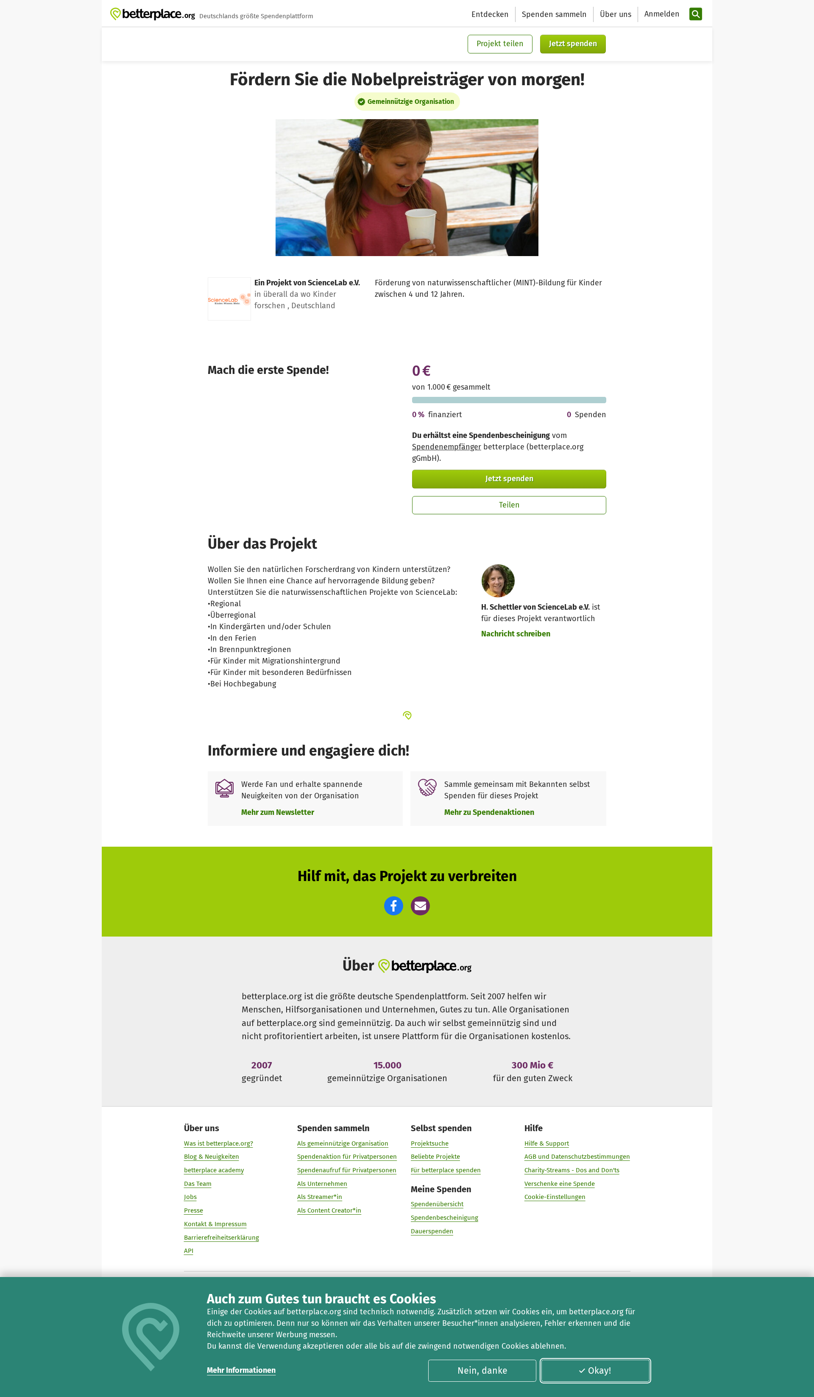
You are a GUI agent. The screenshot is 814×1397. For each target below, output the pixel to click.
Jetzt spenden (573, 43)
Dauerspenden (432, 1231)
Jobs (190, 1197)
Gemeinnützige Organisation (411, 102)
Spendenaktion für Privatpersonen (347, 1156)
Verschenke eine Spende (559, 1184)
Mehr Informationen (241, 1370)
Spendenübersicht (437, 1204)
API (188, 1251)
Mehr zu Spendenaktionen (489, 812)
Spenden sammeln (554, 14)
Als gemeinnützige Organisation (342, 1143)
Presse (193, 1210)
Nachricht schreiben (515, 634)
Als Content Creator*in (329, 1210)
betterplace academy (214, 1170)
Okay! (599, 1370)
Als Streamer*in (319, 1197)
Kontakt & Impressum (215, 1224)
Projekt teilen (500, 43)
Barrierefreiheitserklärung (221, 1237)
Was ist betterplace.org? (218, 1143)
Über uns (615, 14)
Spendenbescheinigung (444, 1217)
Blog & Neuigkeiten (211, 1156)
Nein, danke (482, 1370)
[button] (393, 905)
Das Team (198, 1184)
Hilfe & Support (546, 1143)
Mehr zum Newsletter (277, 812)
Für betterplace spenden (446, 1170)
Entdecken (490, 14)
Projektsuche (430, 1143)
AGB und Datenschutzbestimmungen (577, 1156)
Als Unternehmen (322, 1184)
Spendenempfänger (446, 447)
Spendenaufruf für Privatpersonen (346, 1170)
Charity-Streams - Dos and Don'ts (571, 1170)
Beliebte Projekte (435, 1156)
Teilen (509, 505)
